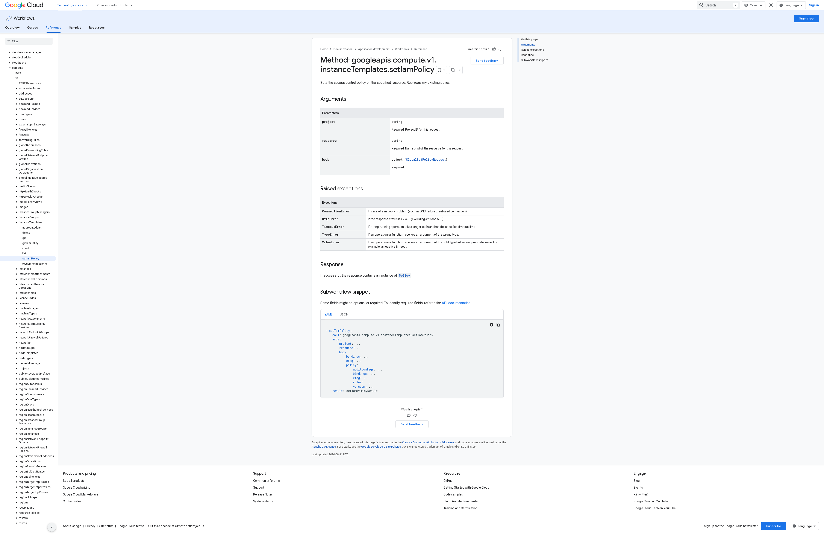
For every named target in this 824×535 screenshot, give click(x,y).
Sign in (814, 5)
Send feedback (487, 60)
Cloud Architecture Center (461, 501)
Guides (32, 27)
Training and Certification (460, 508)
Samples (75, 27)
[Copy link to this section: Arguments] (350, 99)
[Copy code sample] (498, 324)
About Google (72, 526)
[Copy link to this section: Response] (348, 264)
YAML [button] (328, 314)
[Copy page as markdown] (453, 70)
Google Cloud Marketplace (80, 494)
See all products (74, 480)
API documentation (456, 303)
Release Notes (263, 494)
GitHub (448, 480)
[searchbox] (29, 41)
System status (263, 501)
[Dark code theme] (491, 324)
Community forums (266, 480)
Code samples (453, 494)
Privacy (90, 526)
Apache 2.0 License (324, 446)
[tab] (328, 314)
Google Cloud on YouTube (651, 501)
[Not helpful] (500, 49)
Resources (97, 27)
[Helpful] (494, 49)
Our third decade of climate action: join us (176, 526)
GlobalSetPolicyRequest (426, 159)
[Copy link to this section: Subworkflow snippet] (374, 292)
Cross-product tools (112, 5)
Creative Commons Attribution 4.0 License (428, 442)
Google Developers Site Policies (381, 446)
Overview (12, 27)
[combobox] (718, 5)
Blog (637, 480)
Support (258, 487)
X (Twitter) (641, 494)
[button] (28, 52)
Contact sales (72, 501)
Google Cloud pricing (76, 487)
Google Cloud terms (131, 526)
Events (638, 487)
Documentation (343, 49)
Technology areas (70, 5)
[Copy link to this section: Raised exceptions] (367, 189)
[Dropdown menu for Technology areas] (88, 5)
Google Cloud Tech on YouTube (655, 508)
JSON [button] (344, 314)
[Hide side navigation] (51, 527)
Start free (806, 18)
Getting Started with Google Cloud (466, 487)
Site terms (106, 526)
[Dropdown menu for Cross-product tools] (133, 5)
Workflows (24, 18)
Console (756, 5)
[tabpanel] (412, 359)
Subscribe (773, 526)
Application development (373, 49)
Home (324, 49)
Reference (53, 27)
